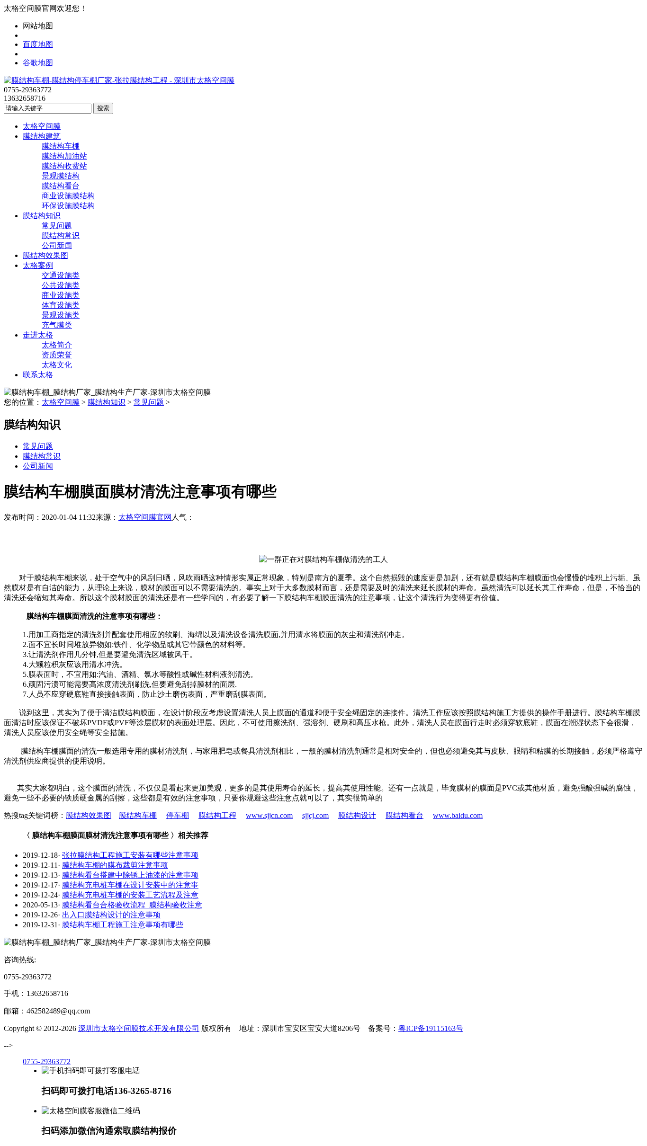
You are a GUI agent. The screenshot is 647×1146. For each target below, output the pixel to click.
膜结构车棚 (61, 146)
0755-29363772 (47, 1061)
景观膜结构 (61, 176)
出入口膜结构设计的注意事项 (111, 915)
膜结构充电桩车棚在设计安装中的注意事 (130, 885)
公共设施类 (61, 285)
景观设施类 (61, 315)
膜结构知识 (42, 216)
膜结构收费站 (64, 166)
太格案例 (38, 265)
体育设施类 (61, 305)
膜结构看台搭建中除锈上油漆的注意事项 (130, 875)
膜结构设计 (357, 815)
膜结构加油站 (64, 156)
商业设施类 (61, 295)
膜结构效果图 (45, 255)
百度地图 (38, 44)
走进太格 (38, 335)
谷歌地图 (38, 63)
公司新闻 (57, 245)
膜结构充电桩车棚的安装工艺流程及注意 (130, 895)
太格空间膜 (42, 126)
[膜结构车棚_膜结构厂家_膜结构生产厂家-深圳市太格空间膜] (119, 80)
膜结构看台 (61, 186)
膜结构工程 (217, 815)
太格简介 (57, 345)
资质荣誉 (57, 355)
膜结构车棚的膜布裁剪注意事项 (115, 865)
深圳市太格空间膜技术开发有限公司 (138, 1028)
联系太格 (38, 375)
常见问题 (57, 226)
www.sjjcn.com (269, 815)
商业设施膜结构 (68, 196)
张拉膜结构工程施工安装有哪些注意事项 (130, 855)
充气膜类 (57, 325)
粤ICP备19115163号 (430, 1028)
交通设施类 (61, 275)
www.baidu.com (458, 815)
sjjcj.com (315, 815)
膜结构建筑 (42, 136)
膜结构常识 (61, 235)
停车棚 (177, 815)
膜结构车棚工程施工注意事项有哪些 (122, 925)
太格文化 (57, 365)
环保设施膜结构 (68, 206)
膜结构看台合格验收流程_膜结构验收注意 (132, 905)
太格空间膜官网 (144, 517)
